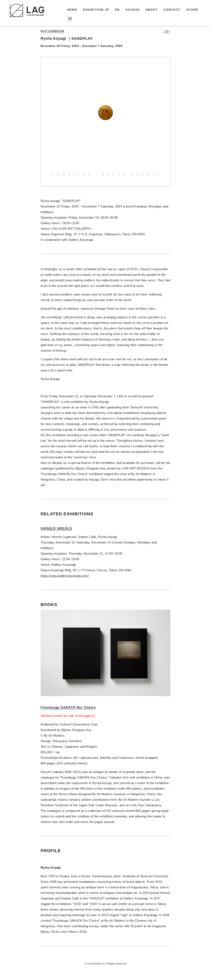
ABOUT (151, 9)
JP (167, 31)
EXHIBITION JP (96, 9)
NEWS (72, 9)
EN (117, 9)
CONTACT (172, 9)
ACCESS (132, 9)
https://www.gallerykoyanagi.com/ (65, 575)
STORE (192, 9)
